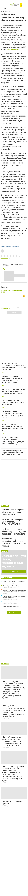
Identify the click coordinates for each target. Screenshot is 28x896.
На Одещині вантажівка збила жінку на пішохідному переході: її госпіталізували (14, 531)
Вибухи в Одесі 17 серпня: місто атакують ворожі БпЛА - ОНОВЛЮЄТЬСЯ (13, 521)
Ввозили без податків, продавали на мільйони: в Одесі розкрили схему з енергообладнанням (12, 379)
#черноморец (15, 246)
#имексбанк (8, 246)
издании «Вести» (12, 50)
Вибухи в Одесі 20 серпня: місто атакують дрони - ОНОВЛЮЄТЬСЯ (13, 512)
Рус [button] (5, 8)
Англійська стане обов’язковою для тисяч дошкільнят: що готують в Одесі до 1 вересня (14, 391)
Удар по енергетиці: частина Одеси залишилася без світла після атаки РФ (13, 402)
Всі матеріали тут (14, 571)
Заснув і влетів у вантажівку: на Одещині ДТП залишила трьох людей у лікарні (14, 542)
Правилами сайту (5, 308)
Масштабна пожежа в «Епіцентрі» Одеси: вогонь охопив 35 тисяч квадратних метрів (13, 414)
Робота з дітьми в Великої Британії (12, 802)
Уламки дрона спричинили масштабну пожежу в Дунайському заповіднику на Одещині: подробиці (13, 440)
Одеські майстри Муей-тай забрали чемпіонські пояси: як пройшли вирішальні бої (13, 453)
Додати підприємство (14, 612)
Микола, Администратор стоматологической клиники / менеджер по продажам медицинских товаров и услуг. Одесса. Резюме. (14, 741)
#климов (3, 246)
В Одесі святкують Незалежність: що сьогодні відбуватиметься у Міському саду (13, 427)
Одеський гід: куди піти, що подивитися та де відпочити (14, 561)
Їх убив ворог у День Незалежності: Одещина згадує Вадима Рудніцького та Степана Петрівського (14, 366)
